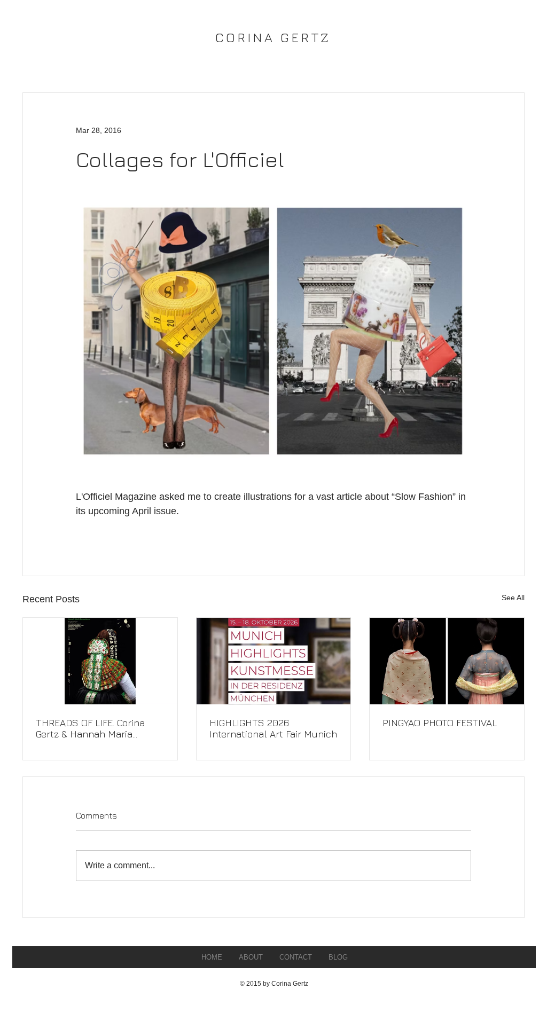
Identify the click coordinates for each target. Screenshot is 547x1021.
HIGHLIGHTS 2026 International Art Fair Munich (273, 728)
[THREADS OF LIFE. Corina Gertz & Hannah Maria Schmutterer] (100, 661)
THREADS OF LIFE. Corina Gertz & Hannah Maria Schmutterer (90, 728)
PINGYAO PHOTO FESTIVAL (439, 722)
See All (513, 597)
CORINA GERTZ (273, 37)
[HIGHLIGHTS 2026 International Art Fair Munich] (274, 661)
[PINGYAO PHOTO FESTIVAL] (447, 661)
